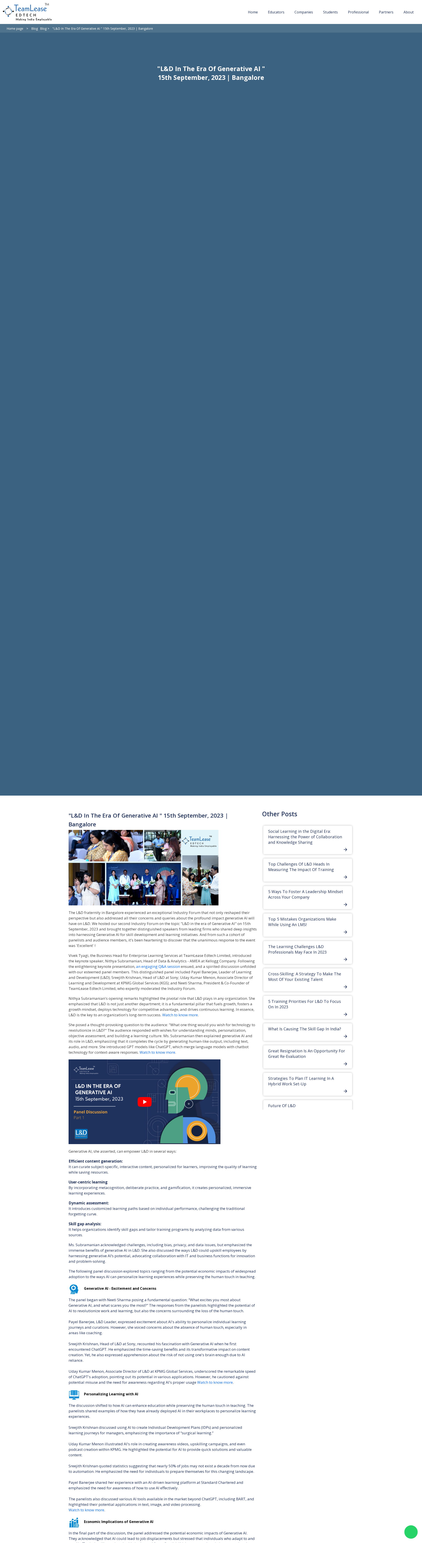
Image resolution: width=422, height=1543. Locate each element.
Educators (276, 12)
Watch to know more (180, 1014)
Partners (386, 12)
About (409, 12)
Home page (15, 28)
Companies (304, 12)
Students (330, 12)
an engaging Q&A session (158, 966)
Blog (34, 28)
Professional (358, 12)
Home (253, 12)
